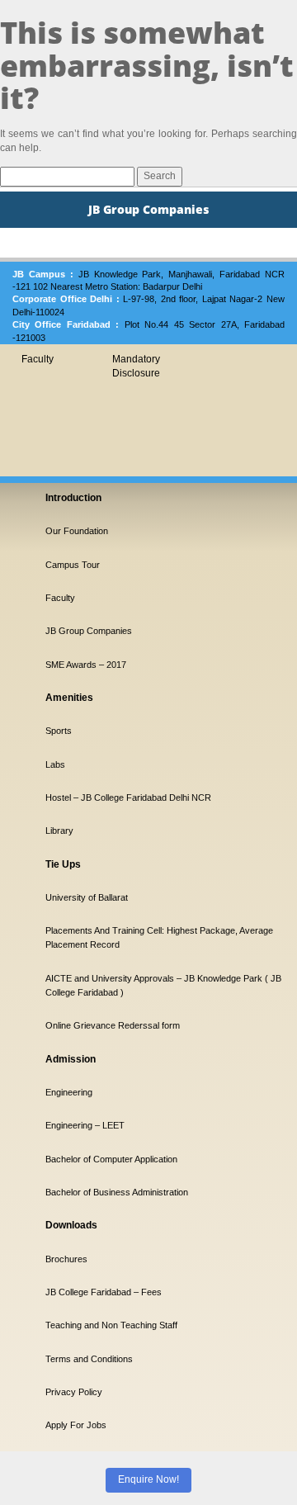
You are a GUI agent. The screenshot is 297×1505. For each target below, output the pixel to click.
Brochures (66, 1259)
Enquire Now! (148, 1479)
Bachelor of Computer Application (111, 1159)
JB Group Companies (88, 631)
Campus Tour (72, 565)
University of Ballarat (86, 897)
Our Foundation (76, 531)
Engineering (68, 1092)
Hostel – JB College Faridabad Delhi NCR (128, 797)
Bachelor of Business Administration (116, 1192)
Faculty (37, 359)
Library (59, 830)
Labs (55, 764)
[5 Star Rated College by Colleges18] (74, 1355)
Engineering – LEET (85, 1125)
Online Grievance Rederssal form (112, 1025)
